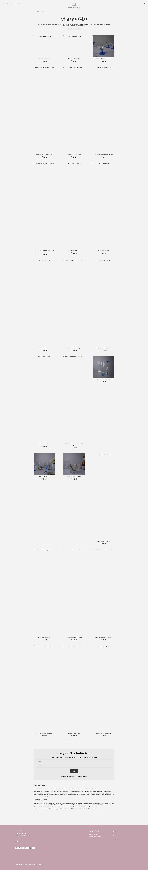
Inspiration (12, 3)
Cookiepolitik (116, 833)
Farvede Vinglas (71, 28)
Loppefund (5, 3)
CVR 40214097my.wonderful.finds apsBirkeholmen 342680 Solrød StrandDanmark (23, 838)
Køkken (39, 11)
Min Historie (18, 3)
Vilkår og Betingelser (117, 831)
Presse (114, 835)
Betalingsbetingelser (117, 837)
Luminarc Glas (77, 28)
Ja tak (74, 771)
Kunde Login (116, 840)
